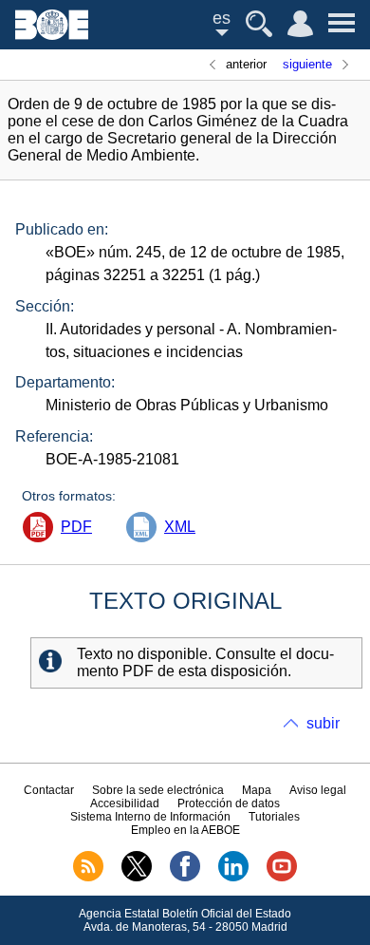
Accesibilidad (124, 803)
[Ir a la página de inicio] (51, 35)
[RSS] (88, 877)
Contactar (49, 790)
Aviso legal (317, 790)
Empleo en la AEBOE (185, 830)
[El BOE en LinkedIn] (233, 877)
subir (323, 723)
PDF (76, 527)
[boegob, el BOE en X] (136, 877)
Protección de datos (228, 803)
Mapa (256, 790)
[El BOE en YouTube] (282, 877)
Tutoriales (274, 816)
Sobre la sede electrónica (158, 790)
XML (179, 527)
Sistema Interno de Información (150, 816)
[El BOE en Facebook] (185, 877)
